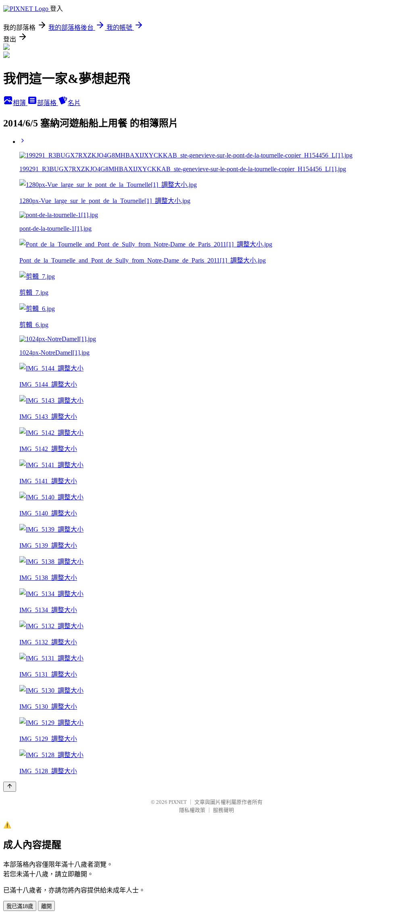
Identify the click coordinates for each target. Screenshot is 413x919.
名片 (74, 102)
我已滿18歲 (19, 906)
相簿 (20, 102)
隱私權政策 (192, 810)
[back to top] (9, 787)
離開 (46, 906)
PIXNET (178, 802)
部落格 (47, 102)
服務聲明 (223, 810)
